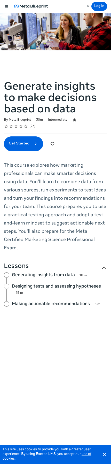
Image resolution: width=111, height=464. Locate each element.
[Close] (104, 454)
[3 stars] (16, 126)
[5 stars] (25, 126)
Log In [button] (99, 6)
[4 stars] (21, 126)
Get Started (19, 143)
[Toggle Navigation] (7, 6)
